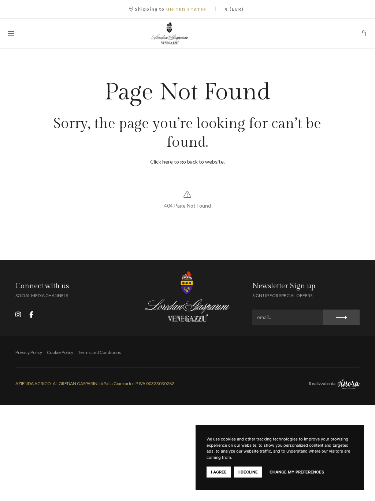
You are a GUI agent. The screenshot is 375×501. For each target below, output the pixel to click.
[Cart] (363, 33)
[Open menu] (10, 33)
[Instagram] (18, 314)
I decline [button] (248, 472)
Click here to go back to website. (187, 161)
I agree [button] (219, 472)
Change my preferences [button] (297, 472)
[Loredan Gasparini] (187, 33)
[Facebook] (31, 314)
